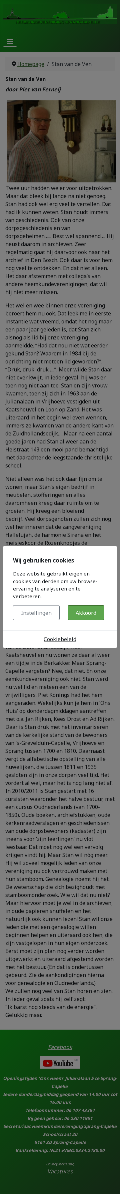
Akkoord (86, 613)
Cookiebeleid (60, 639)
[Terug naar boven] (108, 1182)
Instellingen (36, 613)
